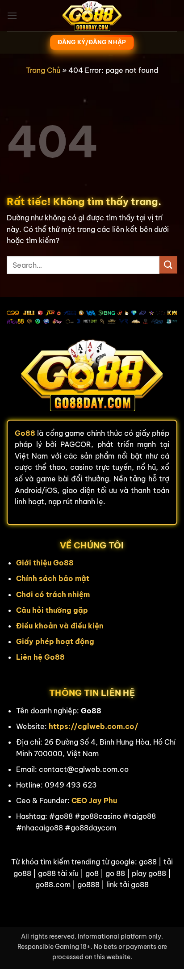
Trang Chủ (43, 70)
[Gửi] (168, 265)
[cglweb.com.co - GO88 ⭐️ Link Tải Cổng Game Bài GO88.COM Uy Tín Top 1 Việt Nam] (92, 15)
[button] (12, 15)
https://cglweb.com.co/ (93, 726)
